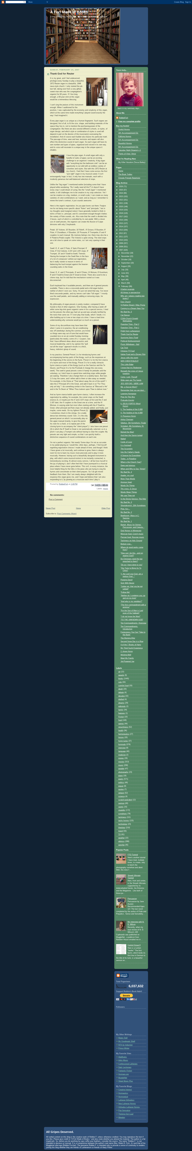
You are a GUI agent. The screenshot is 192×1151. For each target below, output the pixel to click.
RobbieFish (123, 118)
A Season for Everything (130, 456)
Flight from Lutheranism (130, 331)
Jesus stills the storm (129, 358)
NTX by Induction (125, 1045)
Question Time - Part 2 (130, 324)
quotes (121, 789)
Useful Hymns (124, 129)
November (125, 256)
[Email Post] (92, 485)
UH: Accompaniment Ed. (128, 133)
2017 (121, 217)
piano (120, 776)
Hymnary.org (123, 1074)
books (120, 679)
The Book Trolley (125, 174)
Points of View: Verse (127, 154)
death (120, 689)
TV (119, 835)
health (120, 731)
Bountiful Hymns (125, 143)
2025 (121, 190)
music (105, 489)
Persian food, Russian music (132, 537)
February (125, 286)
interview (122, 748)
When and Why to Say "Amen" (133, 469)
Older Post (105, 508)
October (124, 260)
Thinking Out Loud (125, 1114)
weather (121, 838)
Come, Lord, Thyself (129, 377)
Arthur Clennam (127, 420)
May (123, 276)
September (126, 263)
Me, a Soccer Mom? (129, 387)
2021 (121, 203)
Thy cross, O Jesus (129, 489)
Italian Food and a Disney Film (133, 354)
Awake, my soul (127, 475)
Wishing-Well (126, 655)
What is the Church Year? (131, 462)
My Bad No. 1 (126, 521)
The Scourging (126, 449)
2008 (121, 247)
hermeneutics (123, 734)
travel (120, 831)
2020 (121, 207)
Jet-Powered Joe (127, 661)
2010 (121, 240)
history (121, 737)
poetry (120, 779)
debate (121, 692)
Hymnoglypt (123, 1097)
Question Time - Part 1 (130, 328)
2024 (121, 193)
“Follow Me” (125, 592)
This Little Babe (127, 364)
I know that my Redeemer (131, 368)
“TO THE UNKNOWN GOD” (132, 620)
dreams (121, 703)
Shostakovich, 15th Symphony (133, 506)
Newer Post (50, 508)
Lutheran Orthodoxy (126, 1100)
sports (120, 807)
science (121, 796)
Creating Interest (125, 1090)
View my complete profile (129, 121)
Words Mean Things (129, 492)
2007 (121, 250)
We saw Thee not (128, 496)
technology (122, 824)
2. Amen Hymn (127, 651)
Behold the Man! (127, 432)
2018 (121, 213)
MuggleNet (122, 1078)
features (121, 713)
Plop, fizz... (125, 509)
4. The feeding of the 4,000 (132, 413)
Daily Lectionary (124, 1067)
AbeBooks (122, 1057)
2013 (121, 230)
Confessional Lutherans (127, 1064)
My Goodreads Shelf (126, 1041)
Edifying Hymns (124, 137)
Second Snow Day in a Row (132, 642)
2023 (121, 196)
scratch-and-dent (125, 800)
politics (121, 783)
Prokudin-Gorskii (127, 400)
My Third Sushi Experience (132, 648)
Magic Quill (122, 1038)
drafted (121, 699)
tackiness (122, 817)
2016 (121, 220)
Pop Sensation (124, 1111)
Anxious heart (126, 482)
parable (121, 769)
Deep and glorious (128, 465)
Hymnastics (123, 1093)
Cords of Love (126, 442)
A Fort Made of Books (69, 12)
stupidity (121, 810)
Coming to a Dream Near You (132, 308)
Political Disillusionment (130, 341)
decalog (121, 696)
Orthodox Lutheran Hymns (129, 1107)
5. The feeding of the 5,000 (132, 409)
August (124, 266)
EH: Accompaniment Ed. (128, 140)
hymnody (122, 744)
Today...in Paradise (128, 459)
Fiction (121, 717)
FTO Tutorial (133, 855)
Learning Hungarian (128, 394)
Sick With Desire (127, 583)
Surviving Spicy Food (129, 338)
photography (123, 772)
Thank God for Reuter (129, 334)
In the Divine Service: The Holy (133, 499)
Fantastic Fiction (125, 1071)
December (125, 253)
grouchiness (123, 727)
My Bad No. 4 (126, 472)
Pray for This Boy (128, 397)
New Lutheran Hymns (127, 1104)
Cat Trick (124, 348)
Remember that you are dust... (133, 390)
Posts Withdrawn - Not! (130, 344)
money (121, 758)
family (120, 710)
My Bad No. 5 (126, 312)
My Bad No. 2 (126, 512)
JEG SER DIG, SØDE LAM (132, 384)
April (123, 280)
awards (121, 675)
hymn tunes (123, 741)
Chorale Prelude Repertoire (129, 178)
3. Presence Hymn (128, 416)
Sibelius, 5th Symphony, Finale (133, 423)
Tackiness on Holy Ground (131, 541)
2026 (121, 187)
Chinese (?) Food (128, 351)
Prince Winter (123, 1048)
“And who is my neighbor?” (131, 601)
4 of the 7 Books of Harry (131, 645)
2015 (121, 223)
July (123, 270)
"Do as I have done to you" (132, 565)
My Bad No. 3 (126, 502)
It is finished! (126, 445)
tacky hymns (123, 821)
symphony (122, 814)
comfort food (123, 686)
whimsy (121, 841)
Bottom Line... (126, 544)
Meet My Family (127, 658)
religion (121, 793)
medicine (122, 755)
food (120, 720)
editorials (122, 706)
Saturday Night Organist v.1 (129, 150)
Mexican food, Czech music (132, 534)
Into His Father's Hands (130, 452)
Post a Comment (56, 499)
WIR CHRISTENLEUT (130, 361)
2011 (121, 237)
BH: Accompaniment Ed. (128, 147)
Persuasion (132, 899)
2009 (121, 243)
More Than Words (128, 479)
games (121, 724)
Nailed (123, 439)
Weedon (121, 1118)
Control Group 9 (134, 945)
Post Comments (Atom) (66, 514)
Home (78, 508)
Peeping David (126, 580)
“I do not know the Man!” (130, 617)
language (122, 751)
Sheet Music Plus (125, 1081)
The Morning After (128, 638)
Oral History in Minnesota (131, 531)
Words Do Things (128, 486)
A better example (127, 289)
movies (121, 762)
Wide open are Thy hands (131, 380)
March (124, 283)
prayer (120, 786)
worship (121, 845)
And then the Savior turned (131, 435)
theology (121, 828)
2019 (121, 210)
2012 (121, 233)
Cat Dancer (125, 315)
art (119, 672)
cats (120, 682)
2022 (121, 200)
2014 (121, 227)
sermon (121, 803)
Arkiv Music (123, 1060)
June (123, 273)
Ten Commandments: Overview (133, 623)
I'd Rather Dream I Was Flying (133, 305)
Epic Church (126, 302)
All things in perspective (130, 293)
